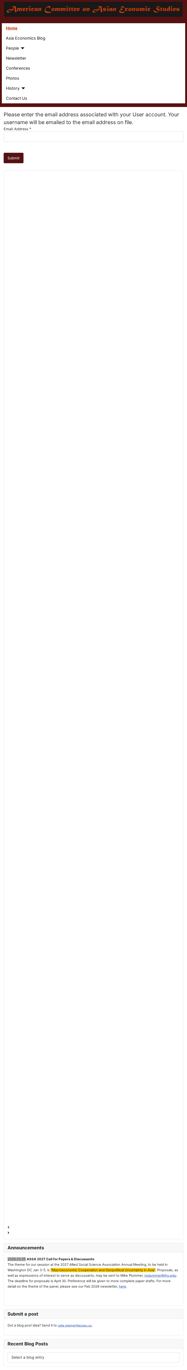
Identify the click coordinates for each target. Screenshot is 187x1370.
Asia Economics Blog (25, 38)
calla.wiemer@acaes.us (75, 1325)
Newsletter (16, 58)
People (12, 48)
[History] (22, 88)
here (122, 1286)
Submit (14, 158)
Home (12, 28)
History (13, 88)
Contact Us (16, 98)
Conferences (18, 68)
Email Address (17, 129)
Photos (12, 78)
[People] (22, 48)
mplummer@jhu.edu (160, 1275)
